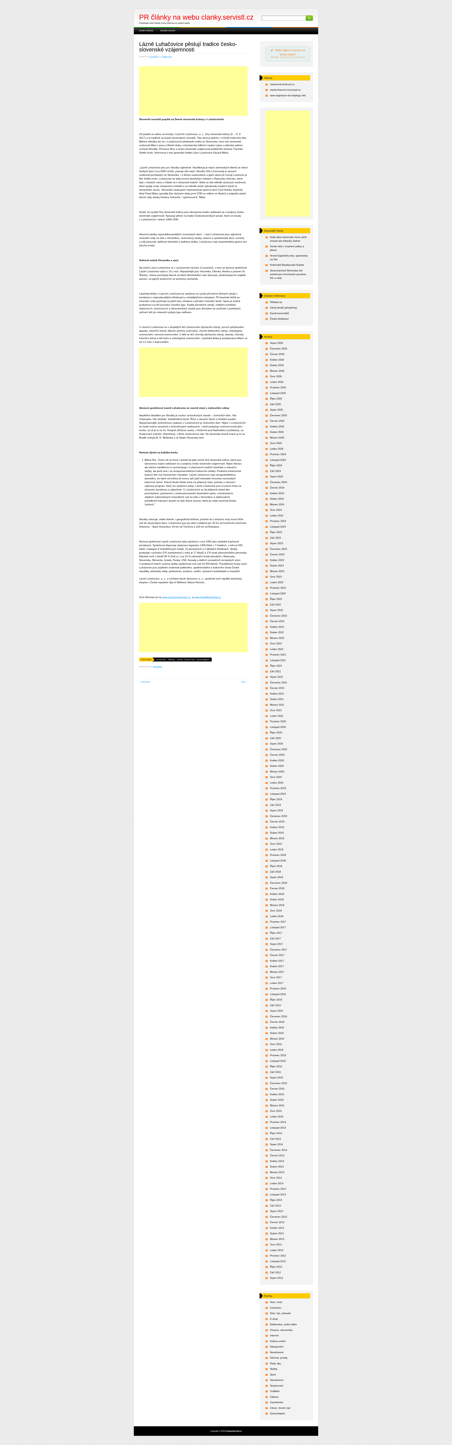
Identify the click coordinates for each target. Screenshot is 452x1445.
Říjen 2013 (276, 1200)
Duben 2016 (277, 1033)
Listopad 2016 (278, 994)
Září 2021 (275, 671)
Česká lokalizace (279, 318)
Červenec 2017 (278, 949)
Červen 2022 (277, 621)
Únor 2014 (276, 1177)
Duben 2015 (277, 1099)
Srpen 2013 (276, 1211)
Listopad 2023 (278, 526)
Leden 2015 (276, 1116)
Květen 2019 (277, 827)
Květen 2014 (277, 1161)
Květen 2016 (277, 1027)
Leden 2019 (276, 849)
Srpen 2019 (276, 810)
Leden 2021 (276, 715)
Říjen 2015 (276, 1066)
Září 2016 (275, 1005)
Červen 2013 (277, 1222)
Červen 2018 (277, 888)
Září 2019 (275, 805)
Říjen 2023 (276, 532)
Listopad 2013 (278, 1194)
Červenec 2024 (278, 482)
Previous (144, 682)
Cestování (161, 659)
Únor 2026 (276, 376)
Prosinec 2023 (278, 521)
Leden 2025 (276, 448)
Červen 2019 (277, 821)
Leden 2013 (276, 1250)
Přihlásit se (276, 302)
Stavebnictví (277, 1380)
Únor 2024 (276, 509)
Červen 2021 (277, 688)
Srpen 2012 (276, 1277)
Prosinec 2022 (278, 587)
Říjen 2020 (276, 732)
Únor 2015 (276, 1110)
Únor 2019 (276, 843)
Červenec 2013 (278, 1216)
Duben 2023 (277, 565)
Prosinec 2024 (278, 454)
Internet (274, 1335)
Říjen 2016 (276, 999)
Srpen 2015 (276, 1077)
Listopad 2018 (278, 860)
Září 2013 (275, 1205)
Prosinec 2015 (278, 1055)
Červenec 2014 (278, 1150)
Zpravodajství (203, 659)
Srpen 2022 (276, 610)
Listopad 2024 (278, 459)
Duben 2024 (277, 498)
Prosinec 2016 (278, 988)
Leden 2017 (276, 983)
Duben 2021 (277, 699)
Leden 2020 (276, 782)
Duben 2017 (277, 966)
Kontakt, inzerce (167, 30)
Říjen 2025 (276, 398)
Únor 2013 (276, 1244)
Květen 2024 (277, 493)
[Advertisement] (193, 94)
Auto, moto (276, 1302)
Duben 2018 (277, 899)
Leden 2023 (276, 582)
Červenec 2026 (278, 348)
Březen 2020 (277, 771)
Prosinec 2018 (278, 855)
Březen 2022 (277, 638)
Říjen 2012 (276, 1266)
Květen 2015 (277, 1094)
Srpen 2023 (276, 543)
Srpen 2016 (276, 1010)
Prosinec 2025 (278, 387)
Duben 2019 (277, 832)
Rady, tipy (275, 1363)
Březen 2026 (277, 370)
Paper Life (167, 56)
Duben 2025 (277, 432)
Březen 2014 (277, 1172)
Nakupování (276, 1346)
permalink (157, 667)
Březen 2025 (277, 437)
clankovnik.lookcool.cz (282, 84)
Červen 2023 (277, 554)
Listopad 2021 (278, 660)
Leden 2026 (276, 382)
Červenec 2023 (278, 549)
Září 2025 (275, 404)
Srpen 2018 (276, 877)
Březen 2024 (277, 504)
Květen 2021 (277, 693)
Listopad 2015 (278, 1061)
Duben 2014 (277, 1166)
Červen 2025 (277, 420)
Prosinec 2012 (278, 1255)
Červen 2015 (277, 1088)
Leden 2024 (276, 515)
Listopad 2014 (278, 1127)
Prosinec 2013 (278, 1188)
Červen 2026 (277, 354)
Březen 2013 (277, 1239)
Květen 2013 (277, 1227)
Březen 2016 (277, 1038)
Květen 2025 (277, 426)
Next (244, 682)
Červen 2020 (277, 754)
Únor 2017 (276, 977)
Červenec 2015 (278, 1083)
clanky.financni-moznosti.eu (285, 89)
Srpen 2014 (276, 1144)
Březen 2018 (277, 905)
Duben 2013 (277, 1233)
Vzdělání (275, 1391)
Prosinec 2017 (278, 921)
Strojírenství (276, 1385)
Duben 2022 (277, 632)
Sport (273, 1374)
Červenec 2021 (278, 682)
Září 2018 (275, 871)
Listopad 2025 (278, 393)
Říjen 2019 (276, 799)
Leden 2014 (276, 1183)
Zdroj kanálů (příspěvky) (283, 307)
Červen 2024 (277, 487)
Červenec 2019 (278, 816)
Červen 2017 (277, 955)
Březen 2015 (277, 1105)
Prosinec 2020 (278, 721)
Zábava (171, 659)
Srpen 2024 (276, 476)
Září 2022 (275, 604)
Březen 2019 (277, 838)
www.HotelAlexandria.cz (207, 597)
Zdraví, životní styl (186, 659)
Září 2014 (275, 1138)
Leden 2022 (276, 649)
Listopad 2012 (278, 1261)
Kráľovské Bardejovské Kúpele (287, 264)
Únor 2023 (276, 576)
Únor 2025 (276, 443)
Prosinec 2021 (278, 654)
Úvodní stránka (146, 30)
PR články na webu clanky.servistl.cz (196, 17)
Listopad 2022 (278, 593)
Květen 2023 (277, 560)
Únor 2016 (276, 1044)
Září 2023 (275, 537)
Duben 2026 (277, 365)
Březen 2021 (277, 704)
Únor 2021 (276, 710)
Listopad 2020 (278, 727)
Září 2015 (275, 1072)
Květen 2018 (277, 894)
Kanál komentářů (279, 313)
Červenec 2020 (278, 749)
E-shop (274, 1318)
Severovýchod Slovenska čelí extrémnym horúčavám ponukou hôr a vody (288, 274)
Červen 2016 (277, 1021)
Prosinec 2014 (278, 1122)
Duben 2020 (277, 765)
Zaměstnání (276, 1402)
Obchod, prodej (278, 1357)
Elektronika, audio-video (283, 1324)
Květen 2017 (277, 960)
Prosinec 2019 (278, 788)
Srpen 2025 (276, 409)
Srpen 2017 (276, 944)
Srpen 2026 (276, 343)
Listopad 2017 (278, 927)
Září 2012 (275, 1272)
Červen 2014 (277, 1155)
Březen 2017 (277, 971)
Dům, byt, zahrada (280, 1313)
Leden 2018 (276, 916)
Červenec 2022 (278, 615)
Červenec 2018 (278, 882)
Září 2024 (275, 471)
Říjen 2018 (276, 866)
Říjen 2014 (276, 1133)
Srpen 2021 (276, 676)
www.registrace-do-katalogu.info (288, 95)
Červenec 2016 (278, 1016)
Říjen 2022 (276, 599)
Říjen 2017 (276, 932)
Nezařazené (277, 1352)
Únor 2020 (276, 777)
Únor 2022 (276, 643)
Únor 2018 (276, 910)
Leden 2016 (276, 1049)
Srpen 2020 (276, 743)
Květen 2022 (277, 626)
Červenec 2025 (278, 415)
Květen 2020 (277, 760)
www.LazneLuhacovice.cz (176, 597)
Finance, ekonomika (281, 1330)
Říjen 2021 (276, 665)
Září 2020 (275, 738)
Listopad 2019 (278, 793)
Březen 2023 (277, 571)
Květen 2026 (277, 359)
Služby (273, 1368)
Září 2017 (275, 938)
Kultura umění (278, 1341)
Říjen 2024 (276, 465)
